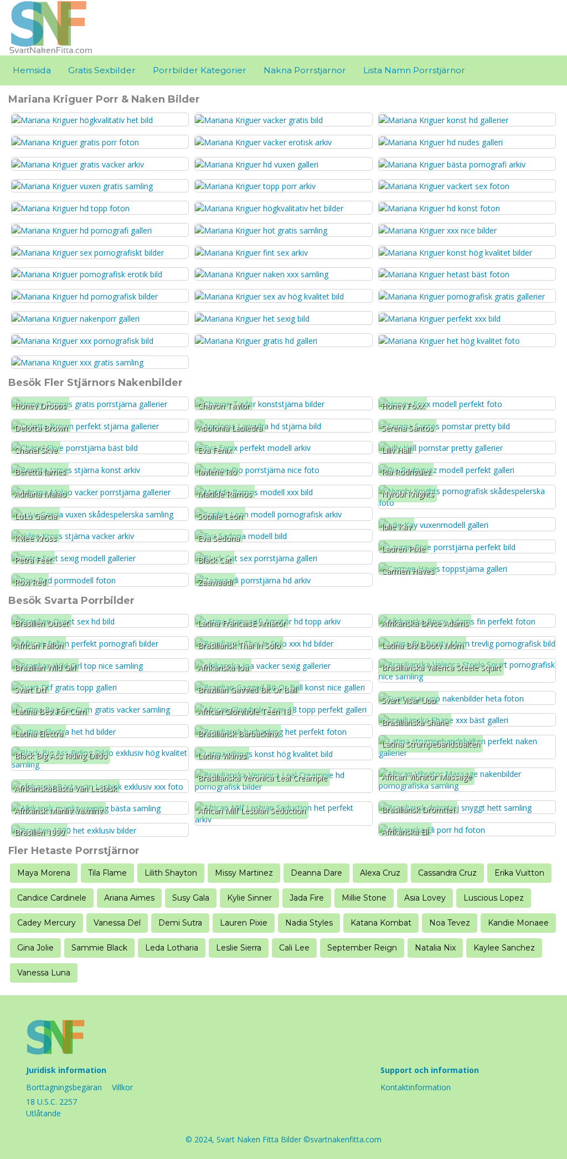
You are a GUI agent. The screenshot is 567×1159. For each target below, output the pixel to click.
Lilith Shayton (171, 873)
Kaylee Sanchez (504, 948)
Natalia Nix (435, 948)
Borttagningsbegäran (64, 1087)
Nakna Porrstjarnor (305, 70)
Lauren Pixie (243, 923)
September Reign (362, 948)
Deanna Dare (316, 873)
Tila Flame (107, 873)
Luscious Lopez (493, 898)
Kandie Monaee (518, 923)
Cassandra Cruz (447, 873)
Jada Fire (307, 898)
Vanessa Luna (43, 973)
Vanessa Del (117, 923)
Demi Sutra (180, 923)
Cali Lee (294, 948)
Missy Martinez (244, 873)
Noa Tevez (449, 923)
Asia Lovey (425, 898)
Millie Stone (364, 898)
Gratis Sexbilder (102, 70)
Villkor (122, 1087)
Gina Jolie (35, 948)
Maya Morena (43, 873)
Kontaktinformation (415, 1087)
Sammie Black (99, 948)
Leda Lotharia (171, 948)
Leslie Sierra (238, 948)
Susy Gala (190, 898)
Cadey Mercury (46, 923)
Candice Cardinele (51, 898)
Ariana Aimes (129, 898)
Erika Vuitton (519, 873)
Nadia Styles (309, 923)
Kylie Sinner (249, 898)
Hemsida (32, 70)
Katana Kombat (380, 923)
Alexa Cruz (380, 873)
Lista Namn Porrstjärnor (414, 70)
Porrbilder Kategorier (199, 70)
